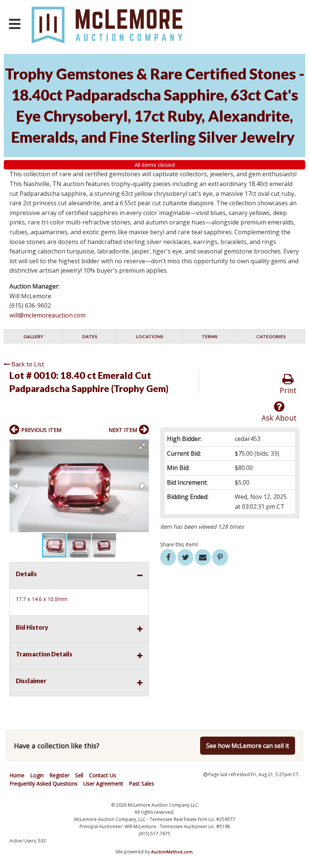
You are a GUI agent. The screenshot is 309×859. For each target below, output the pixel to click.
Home (16, 775)
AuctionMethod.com (172, 851)
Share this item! (179, 544)
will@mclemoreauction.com (47, 315)
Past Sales (141, 783)
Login (37, 775)
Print (288, 390)
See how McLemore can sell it (247, 746)
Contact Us (102, 775)
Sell (79, 775)
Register (59, 775)
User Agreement (103, 783)
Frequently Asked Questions (43, 783)
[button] (142, 446)
